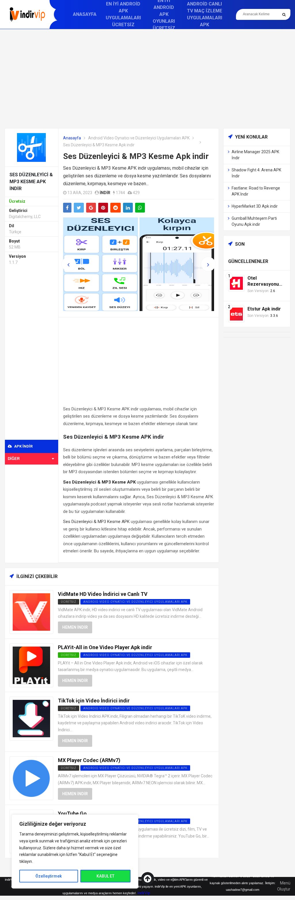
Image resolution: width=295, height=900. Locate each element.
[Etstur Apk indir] (236, 314)
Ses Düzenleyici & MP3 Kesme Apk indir (136, 156)
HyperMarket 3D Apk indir (255, 206)
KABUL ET (105, 876)
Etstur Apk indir (264, 309)
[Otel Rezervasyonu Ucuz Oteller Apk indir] (236, 283)
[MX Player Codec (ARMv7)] (31, 777)
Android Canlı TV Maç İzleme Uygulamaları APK (204, 14)
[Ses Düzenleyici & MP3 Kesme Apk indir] (31, 147)
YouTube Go (72, 813)
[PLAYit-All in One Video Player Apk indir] (31, 665)
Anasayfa (85, 14)
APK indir (23, 446)
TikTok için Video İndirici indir (94, 701)
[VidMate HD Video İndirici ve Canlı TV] (31, 611)
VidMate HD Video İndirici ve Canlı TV (103, 594)
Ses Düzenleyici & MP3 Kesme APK (96, 521)
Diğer (14, 458)
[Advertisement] (147, 78)
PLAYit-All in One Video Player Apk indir (105, 647)
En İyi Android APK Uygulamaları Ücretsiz (123, 14)
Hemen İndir (75, 627)
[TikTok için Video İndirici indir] (31, 718)
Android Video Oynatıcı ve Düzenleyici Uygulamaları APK (139, 138)
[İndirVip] (27, 14)
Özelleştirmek (48, 876)
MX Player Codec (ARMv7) (89, 760)
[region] (75, 851)
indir (105, 192)
